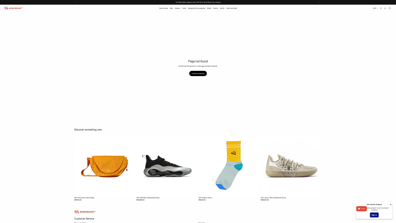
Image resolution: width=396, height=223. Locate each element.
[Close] (390, 204)
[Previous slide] (75, 2)
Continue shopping (198, 73)
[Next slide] (319, 2)
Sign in (374, 215)
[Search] (380, 8)
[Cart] (389, 8)
